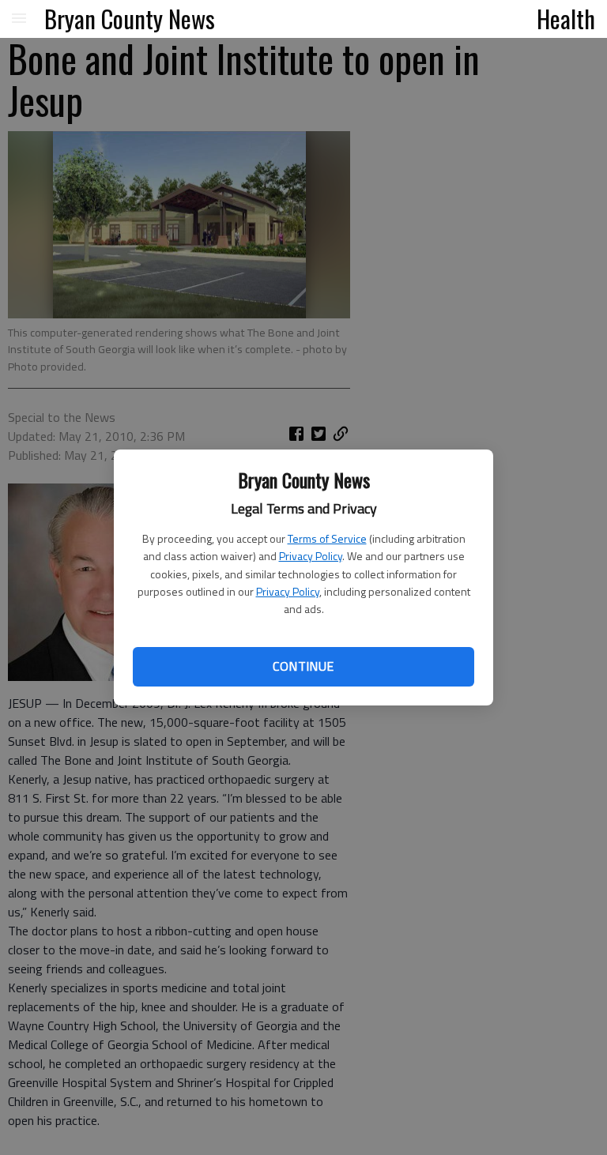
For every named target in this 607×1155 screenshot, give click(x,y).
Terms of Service (327, 538)
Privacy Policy (310, 555)
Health (566, 18)
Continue (303, 666)
